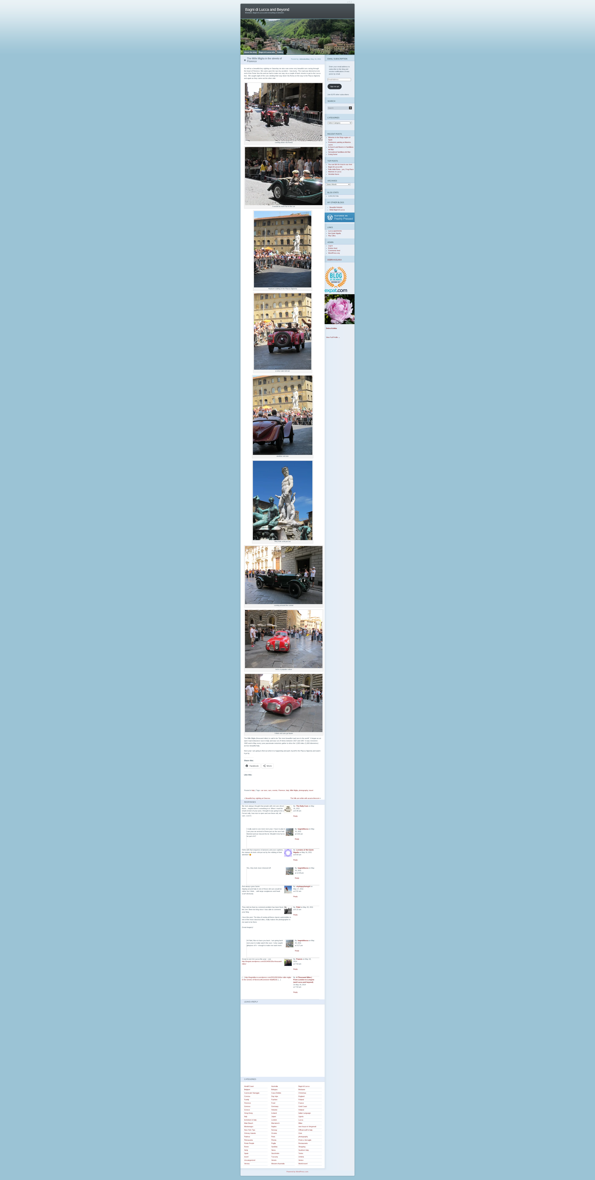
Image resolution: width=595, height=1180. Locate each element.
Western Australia (277, 1164)
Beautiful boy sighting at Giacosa (258, 798)
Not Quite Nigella (334, 233)
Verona (246, 1164)
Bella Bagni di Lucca (337, 210)
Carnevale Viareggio (251, 1093)
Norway (274, 1130)
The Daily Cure (302, 806)
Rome (246, 1147)
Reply (295, 816)
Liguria (300, 1116)
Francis (299, 959)
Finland (301, 1100)
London (274, 1120)
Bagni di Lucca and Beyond (267, 9)
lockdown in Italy (250, 1120)
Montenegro (248, 1126)
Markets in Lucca (334, 172)
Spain (246, 1153)
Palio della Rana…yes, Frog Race (341, 169)
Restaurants (303, 1143)
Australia (274, 1086)
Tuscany (274, 1157)
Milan (300, 1123)
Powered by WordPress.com (297, 1172)
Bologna (274, 1089)
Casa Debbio (276, 1093)
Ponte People (249, 1143)
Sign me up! (334, 86)
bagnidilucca (303, 829)
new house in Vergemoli (307, 1126)
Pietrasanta (248, 1140)
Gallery (280, 52)
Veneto (273, 1160)
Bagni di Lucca (303, 1086)
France (301, 1103)
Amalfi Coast (249, 1086)
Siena (273, 1150)
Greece (247, 1110)
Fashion (274, 1100)
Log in (330, 246)
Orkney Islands (250, 1133)
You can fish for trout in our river (340, 164)
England (301, 1096)
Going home (332, 154)
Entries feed (332, 248)
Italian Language (304, 1113)
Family (246, 1100)
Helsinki (274, 1110)
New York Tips (249, 1130)
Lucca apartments (335, 231)
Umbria (301, 1157)
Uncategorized (249, 1160)
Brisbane (301, 1089)
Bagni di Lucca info (267, 52)
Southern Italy (303, 1150)
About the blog (250, 52)
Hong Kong (248, 1113)
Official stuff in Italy (305, 1130)
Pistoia (273, 1140)
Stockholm (275, 1153)
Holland (301, 1110)
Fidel (298, 907)
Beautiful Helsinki (336, 207)
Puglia (273, 1143)
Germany (274, 1106)
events (275, 790)
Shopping (301, 1147)
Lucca (300, 1120)
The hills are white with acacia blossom (305, 798)
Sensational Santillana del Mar (339, 152)
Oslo (300, 1133)
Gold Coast (302, 1106)
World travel (302, 1164)
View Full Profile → (333, 337)
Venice (300, 1160)
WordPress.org (334, 253)
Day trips (274, 1096)
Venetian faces (333, 174)
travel (311, 790)
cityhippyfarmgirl (303, 886)
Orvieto (274, 1133)
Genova (247, 1106)
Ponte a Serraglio (304, 1140)
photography (303, 790)
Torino (300, 1153)
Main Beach (248, 1123)
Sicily (246, 1150)
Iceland (274, 1113)
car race (264, 790)
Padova (247, 1137)
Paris (273, 1137)
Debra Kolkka (334, 260)
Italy (253, 790)
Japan (273, 1116)
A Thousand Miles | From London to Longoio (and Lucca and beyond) (303, 979)
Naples (274, 1126)
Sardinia (274, 1147)
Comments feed (334, 250)
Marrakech (275, 1123)
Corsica (247, 1096)
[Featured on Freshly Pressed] (340, 221)
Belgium (247, 1089)
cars (269, 790)
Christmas (302, 1093)
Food (273, 1103)
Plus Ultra (331, 236)
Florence (281, 790)
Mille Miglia (294, 790)
